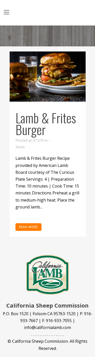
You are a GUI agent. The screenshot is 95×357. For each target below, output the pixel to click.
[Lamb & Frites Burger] (48, 76)
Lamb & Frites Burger (45, 123)
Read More (28, 227)
